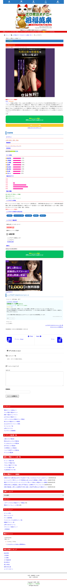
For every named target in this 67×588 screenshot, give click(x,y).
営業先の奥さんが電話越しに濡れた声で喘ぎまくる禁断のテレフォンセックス (24, 484)
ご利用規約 (7, 529)
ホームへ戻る (7, 513)
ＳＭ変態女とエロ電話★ (10, 448)
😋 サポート (8, 173)
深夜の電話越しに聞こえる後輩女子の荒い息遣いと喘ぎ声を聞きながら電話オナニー (25, 487)
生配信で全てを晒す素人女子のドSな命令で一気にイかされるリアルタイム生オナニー (26, 477)
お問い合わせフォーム (9, 524)
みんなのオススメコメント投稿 (12, 423)
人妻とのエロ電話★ (9, 438)
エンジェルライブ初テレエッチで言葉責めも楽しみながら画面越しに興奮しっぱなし (25, 480)
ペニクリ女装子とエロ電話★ (11, 450)
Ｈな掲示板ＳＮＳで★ (9, 469)
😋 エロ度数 (8, 162)
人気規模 (6, 555)
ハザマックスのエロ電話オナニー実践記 (14, 419)
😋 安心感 (8, 171)
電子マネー (43, 215)
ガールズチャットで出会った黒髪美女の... (16, 544)
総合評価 (6, 553)
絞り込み (15, 301)
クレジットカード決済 (19, 215)
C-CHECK (9, 215)
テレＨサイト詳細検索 (9, 430)
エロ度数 (6, 557)
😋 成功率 (8, 164)
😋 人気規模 (8, 160)
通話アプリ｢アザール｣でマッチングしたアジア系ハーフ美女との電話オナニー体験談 (25, 482)
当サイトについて (8, 515)
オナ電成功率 (7, 560)
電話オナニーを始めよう (10, 410)
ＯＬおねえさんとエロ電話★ (11, 443)
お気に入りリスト (8, 428)
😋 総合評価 (8, 158)
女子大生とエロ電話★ (9, 445)
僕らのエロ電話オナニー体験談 (12, 421)
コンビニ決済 (28, 215)
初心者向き (7, 562)
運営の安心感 (7, 566)
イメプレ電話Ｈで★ (9, 467)
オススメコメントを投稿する (56, 327)
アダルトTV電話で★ (9, 463)
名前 (34, 389)
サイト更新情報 (8, 517)
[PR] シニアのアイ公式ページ (34, 119)
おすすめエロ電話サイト (10, 417)
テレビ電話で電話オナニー (11, 412)
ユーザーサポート (8, 569)
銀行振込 (36, 215)
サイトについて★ (8, 426)
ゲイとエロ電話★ (8, 452)
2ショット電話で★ (9, 460)
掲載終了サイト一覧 (9, 522)
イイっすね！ (10, 318)
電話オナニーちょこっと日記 (11, 505)
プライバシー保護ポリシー (11, 527)
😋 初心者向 (8, 166)
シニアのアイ (10, 301)
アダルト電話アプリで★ (10, 465)
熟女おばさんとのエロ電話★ (11, 441)
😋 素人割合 (8, 169)
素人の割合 (7, 564)
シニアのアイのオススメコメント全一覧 (54, 325)
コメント (8, 370)
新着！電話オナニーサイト (11, 414)
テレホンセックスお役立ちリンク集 (13, 520)
